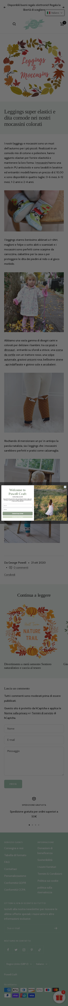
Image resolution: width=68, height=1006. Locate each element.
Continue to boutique (17, 517)
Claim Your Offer (17, 514)
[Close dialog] (65, 487)
